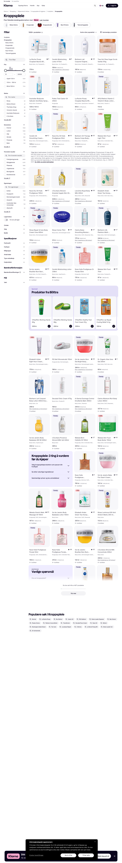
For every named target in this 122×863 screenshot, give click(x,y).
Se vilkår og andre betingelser (44, 162)
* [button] (60, 69)
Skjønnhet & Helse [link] (23, 11)
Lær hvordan (44, 20)
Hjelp (43, 5)
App (38, 5)
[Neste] (114, 312)
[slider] (5, 70)
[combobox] (88, 32)
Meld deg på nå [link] (103, 856)
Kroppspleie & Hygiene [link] (38, 11)
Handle (32, 5)
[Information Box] (42, 32)
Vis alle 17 (7, 178)
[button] (101, 6)
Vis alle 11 (7, 147)
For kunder (7, 1)
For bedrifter (15, 1)
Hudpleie (7, 37)
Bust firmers (9, 51)
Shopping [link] (13, 11)
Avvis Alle (68, 855)
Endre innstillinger (36, 855)
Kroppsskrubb (10, 48)
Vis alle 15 (7, 211)
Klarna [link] (6, 11)
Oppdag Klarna (23, 5)
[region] (62, 849)
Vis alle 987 (7, 120)
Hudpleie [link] (50, 11)
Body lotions (9, 43)
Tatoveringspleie (11, 53)
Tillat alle (86, 855)
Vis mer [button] (73, 593)
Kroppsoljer (9, 45)
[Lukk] (95, 842)
